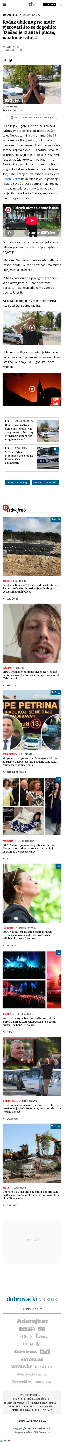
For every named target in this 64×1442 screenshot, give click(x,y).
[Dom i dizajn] (44, 1351)
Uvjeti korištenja (30, 1395)
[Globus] (24, 1336)
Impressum (14, 1406)
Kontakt (29, 1406)
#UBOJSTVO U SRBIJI (17, 482)
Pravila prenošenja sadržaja (30, 1399)
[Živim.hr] (41, 1336)
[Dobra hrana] (25, 1351)
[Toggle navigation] (4, 4)
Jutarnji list (10, 179)
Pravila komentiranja (43, 1402)
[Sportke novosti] (42, 1328)
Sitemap (47, 1410)
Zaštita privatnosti (15, 1402)
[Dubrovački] (32, 4)
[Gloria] (28, 1343)
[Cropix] (43, 1366)
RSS (37, 1410)
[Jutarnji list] (32, 1321)
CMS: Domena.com (42, 1432)
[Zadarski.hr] (22, 1381)
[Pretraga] (60, 4)
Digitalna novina (21, 1410)
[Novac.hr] (21, 1366)
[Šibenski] (43, 1381)
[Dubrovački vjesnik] (32, 1374)
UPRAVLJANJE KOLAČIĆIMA (32, 1420)
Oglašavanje (45, 1406)
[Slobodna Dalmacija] (26, 1328)
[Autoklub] (32, 1359)
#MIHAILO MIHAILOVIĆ (45, 482)
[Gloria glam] (38, 1343)
